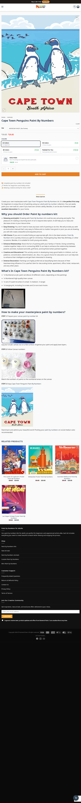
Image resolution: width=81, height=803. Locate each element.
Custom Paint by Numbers (10, 559)
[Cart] (78, 6)
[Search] (74, 6)
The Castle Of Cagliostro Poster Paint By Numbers (13, 477)
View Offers (46, 1)
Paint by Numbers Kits (8, 546)
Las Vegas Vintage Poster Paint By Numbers (13, 517)
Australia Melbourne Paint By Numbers (67, 477)
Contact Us (5, 585)
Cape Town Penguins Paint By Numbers (42, 201)
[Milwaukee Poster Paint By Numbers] (40, 459)
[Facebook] (37, 639)
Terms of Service (6, 593)
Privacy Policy (5, 589)
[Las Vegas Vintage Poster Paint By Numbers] (13, 499)
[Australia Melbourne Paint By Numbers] (67, 459)
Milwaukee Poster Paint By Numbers (40, 477)
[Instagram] (40, 639)
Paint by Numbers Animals (10, 555)
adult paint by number (48, 204)
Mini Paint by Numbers (9, 564)
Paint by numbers (42, 214)
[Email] (44, 639)
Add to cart (40, 174)
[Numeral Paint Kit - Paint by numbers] (40, 6)
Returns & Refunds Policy (9, 580)
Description (40, 197)
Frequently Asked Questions (10, 576)
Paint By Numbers (37, 218)
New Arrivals (5, 551)
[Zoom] (4, 110)
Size (2, 128)
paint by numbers (53, 312)
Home (3, 117)
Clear (78, 124)
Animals (10, 117)
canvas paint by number (27, 316)
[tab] (40, 196)
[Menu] (3, 7)
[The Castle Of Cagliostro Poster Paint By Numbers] (13, 459)
